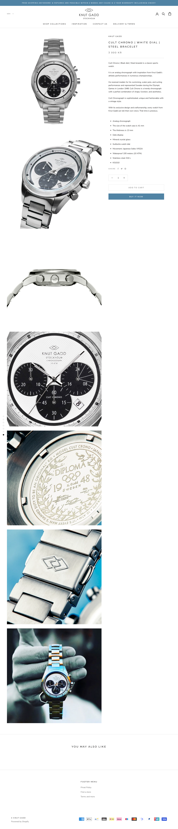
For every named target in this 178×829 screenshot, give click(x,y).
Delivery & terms (124, 24)
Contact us (100, 24)
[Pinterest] (125, 169)
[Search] (163, 13)
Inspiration (79, 24)
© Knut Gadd (18, 818)
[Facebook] (118, 169)
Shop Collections (54, 24)
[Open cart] (169, 13)
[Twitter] (122, 169)
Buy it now (136, 197)
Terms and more (88, 796)
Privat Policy (86, 787)
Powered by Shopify (20, 821)
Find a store (86, 792)
